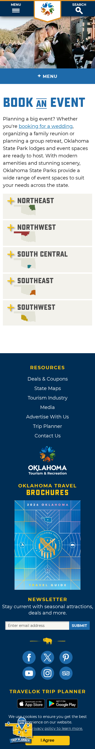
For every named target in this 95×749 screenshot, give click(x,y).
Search (79, 5)
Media (47, 407)
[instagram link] (47, 673)
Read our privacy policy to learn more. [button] (47, 728)
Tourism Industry (48, 398)
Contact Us (48, 436)
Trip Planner (47, 426)
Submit (79, 625)
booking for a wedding (46, 126)
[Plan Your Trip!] (19, 730)
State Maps (47, 388)
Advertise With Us (47, 417)
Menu (16, 5)
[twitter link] (47, 657)
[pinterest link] (66, 657)
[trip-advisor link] (66, 673)
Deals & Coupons (47, 379)
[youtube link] (29, 673)
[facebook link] (29, 657)
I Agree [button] (47, 740)
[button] (16, 8)
